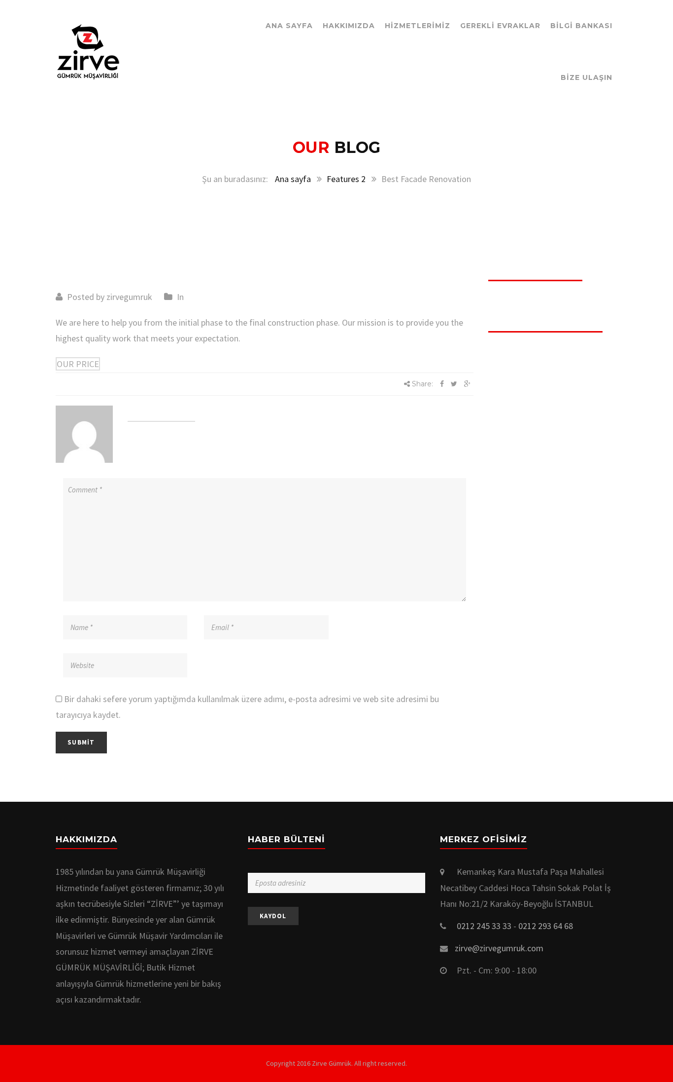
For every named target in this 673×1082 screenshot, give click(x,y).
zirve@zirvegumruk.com (499, 948)
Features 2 (346, 179)
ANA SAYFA (289, 25)
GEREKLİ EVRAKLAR (500, 25)
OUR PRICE (78, 364)
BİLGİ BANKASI (581, 25)
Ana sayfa (293, 179)
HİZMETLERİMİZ (417, 25)
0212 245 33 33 (484, 926)
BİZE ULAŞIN (586, 77)
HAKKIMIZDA (349, 25)
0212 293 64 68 (545, 926)
